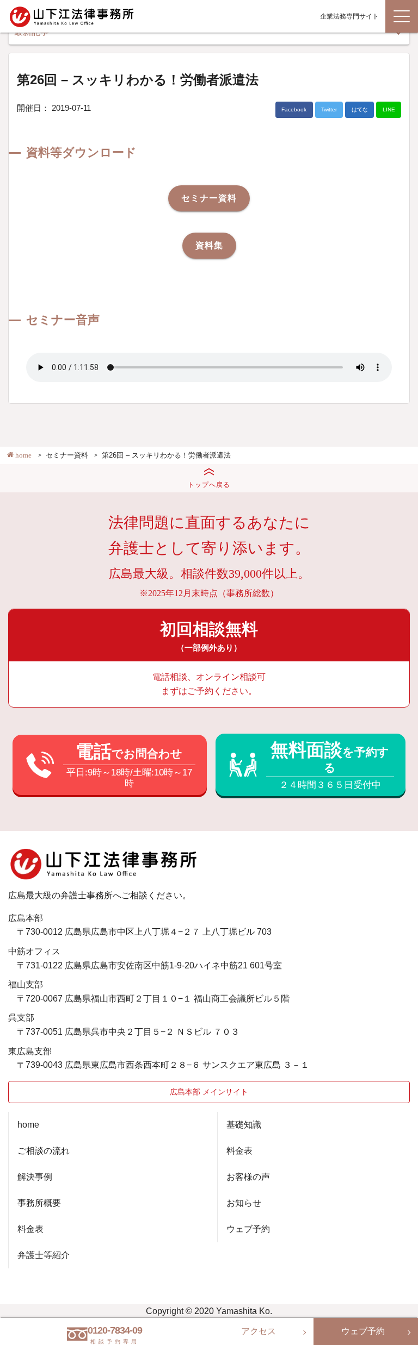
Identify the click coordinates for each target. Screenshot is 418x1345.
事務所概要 (39, 1203)
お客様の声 (248, 1176)
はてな (360, 109)
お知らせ (243, 1203)
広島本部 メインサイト (209, 1091)
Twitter (329, 109)
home (28, 1124)
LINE (389, 109)
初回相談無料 (209, 636)
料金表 (30, 1229)
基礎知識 (243, 1124)
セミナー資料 (209, 198)
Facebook (293, 109)
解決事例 (34, 1176)
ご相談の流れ (43, 1150)
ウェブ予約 (248, 1229)
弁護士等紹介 (43, 1255)
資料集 (209, 245)
